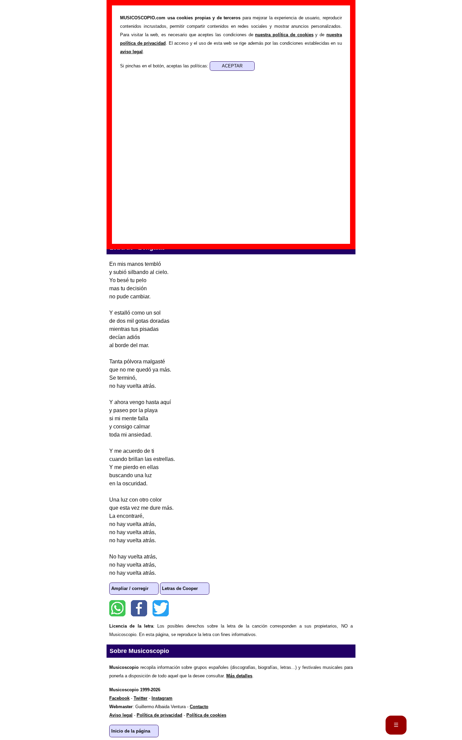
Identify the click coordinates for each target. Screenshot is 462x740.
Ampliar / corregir (129, 588)
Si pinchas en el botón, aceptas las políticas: (165, 65)
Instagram (162, 698)
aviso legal (131, 51)
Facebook (139, 608)
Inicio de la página (130, 731)
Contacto (199, 706)
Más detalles (239, 675)
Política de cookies (206, 715)
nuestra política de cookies (284, 34)
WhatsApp (117, 608)
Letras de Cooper (180, 588)
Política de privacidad (159, 715)
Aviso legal (121, 715)
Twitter (161, 608)
